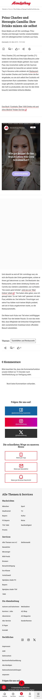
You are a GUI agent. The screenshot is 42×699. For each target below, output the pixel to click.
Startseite (4, 9)
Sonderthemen (26, 621)
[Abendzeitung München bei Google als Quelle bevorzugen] (29, 49)
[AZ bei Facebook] (22, 640)
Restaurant (33, 71)
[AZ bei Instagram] (28, 640)
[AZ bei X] (34, 640)
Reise (23, 520)
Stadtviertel (6, 511)
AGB (3, 651)
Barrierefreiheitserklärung (11, 660)
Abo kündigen (7, 665)
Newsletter (6, 547)
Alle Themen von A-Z (9, 542)
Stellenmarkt (25, 542)
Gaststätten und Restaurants (23, 341)
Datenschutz (6, 656)
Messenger (6, 552)
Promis (10, 9)
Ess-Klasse (6, 570)
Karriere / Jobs (7, 611)
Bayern (4, 516)
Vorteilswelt (6, 575)
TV (22, 511)
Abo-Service (6, 621)
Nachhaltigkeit (26, 525)
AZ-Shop (24, 611)
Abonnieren (6, 616)
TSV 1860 (5, 525)
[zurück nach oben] (21, 683)
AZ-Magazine (26, 616)
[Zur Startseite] (21, 5)
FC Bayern (6, 520)
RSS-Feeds (6, 556)
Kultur (23, 516)
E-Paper (5, 625)
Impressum (6, 646)
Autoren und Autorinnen (10, 607)
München (5, 506)
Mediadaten (25, 607)
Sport (23, 506)
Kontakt (5, 630)
